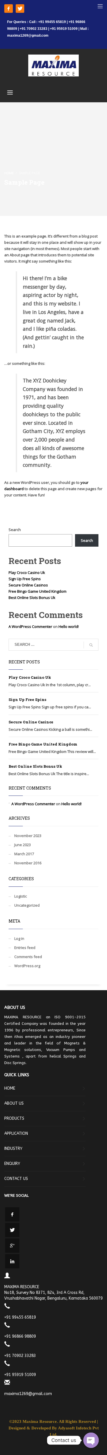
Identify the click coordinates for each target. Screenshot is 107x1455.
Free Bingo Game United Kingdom (37, 591)
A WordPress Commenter (30, 626)
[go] (91, 645)
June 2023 (22, 844)
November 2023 (27, 835)
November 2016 (27, 862)
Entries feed (24, 947)
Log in (19, 938)
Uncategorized (27, 905)
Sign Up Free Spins (25, 578)
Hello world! (68, 626)
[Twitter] (20, 8)
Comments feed (28, 956)
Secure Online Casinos (28, 585)
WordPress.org (27, 965)
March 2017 (24, 853)
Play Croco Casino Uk (27, 572)
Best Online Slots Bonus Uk (32, 597)
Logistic (20, 896)
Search (15, 529)
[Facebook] (8, 8)
